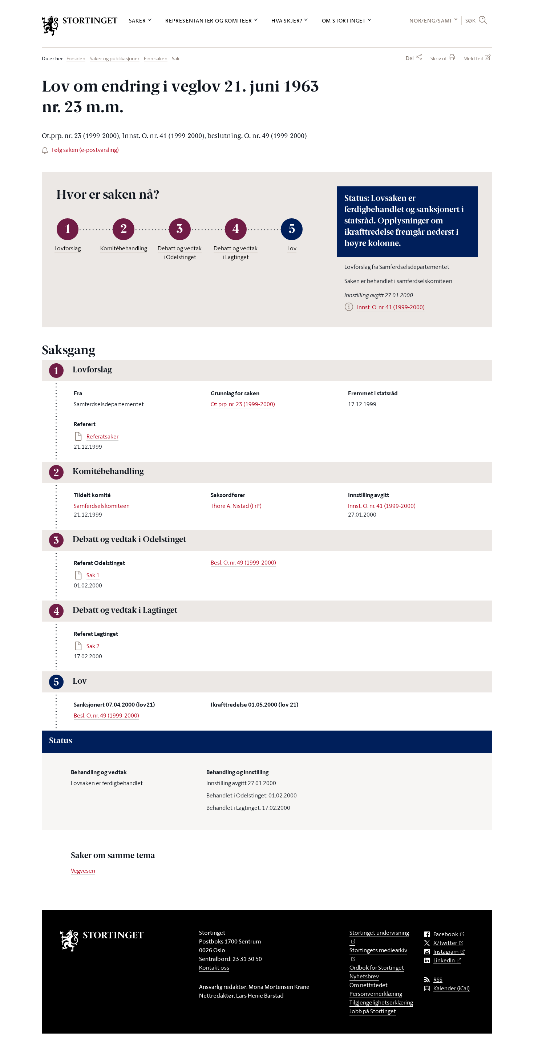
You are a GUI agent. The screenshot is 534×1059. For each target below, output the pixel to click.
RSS (437, 980)
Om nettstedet (368, 985)
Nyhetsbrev (364, 976)
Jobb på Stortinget (372, 1011)
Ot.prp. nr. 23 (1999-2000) (243, 404)
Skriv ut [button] (438, 58)
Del (410, 58)
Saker (137, 20)
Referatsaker (102, 436)
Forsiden (75, 58)
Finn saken (155, 58)
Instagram (445, 952)
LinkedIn (444, 960)
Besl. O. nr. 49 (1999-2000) (243, 562)
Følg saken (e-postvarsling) (85, 150)
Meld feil (473, 58)
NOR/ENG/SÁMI (430, 20)
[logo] (80, 26)
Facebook (445, 934)
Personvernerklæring (375, 994)
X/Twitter (445, 943)
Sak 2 (93, 646)
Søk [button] (470, 20)
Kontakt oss (214, 967)
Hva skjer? (286, 20)
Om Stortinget (344, 20)
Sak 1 (93, 575)
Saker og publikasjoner (114, 58)
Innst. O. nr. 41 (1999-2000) (382, 506)
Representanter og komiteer (208, 20)
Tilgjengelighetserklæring (381, 1002)
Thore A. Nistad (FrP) (236, 506)
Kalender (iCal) (451, 988)
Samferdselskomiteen (102, 506)
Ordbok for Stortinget (376, 967)
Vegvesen (83, 870)
